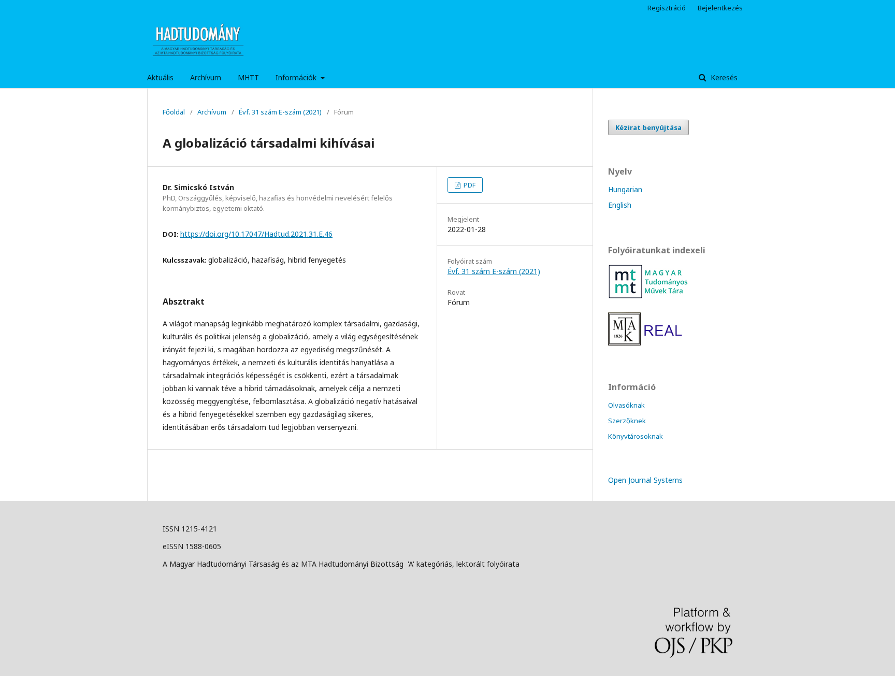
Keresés (723, 77)
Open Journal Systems (645, 480)
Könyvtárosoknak (635, 436)
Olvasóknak (626, 405)
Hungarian (625, 189)
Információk (297, 77)
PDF (468, 185)
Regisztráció (666, 7)
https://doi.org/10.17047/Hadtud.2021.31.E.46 (256, 234)
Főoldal (174, 112)
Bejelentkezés (720, 7)
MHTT (248, 77)
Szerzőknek (627, 420)
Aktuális (160, 77)
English (619, 205)
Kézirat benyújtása (648, 127)
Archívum (205, 77)
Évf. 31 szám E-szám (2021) (280, 112)
